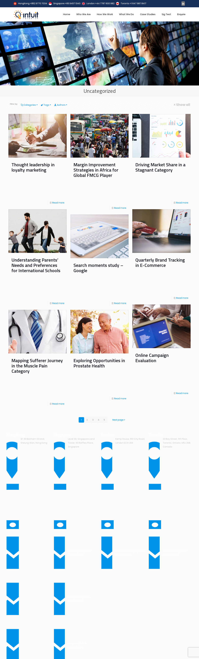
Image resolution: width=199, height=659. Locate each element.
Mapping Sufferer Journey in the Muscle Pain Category (37, 366)
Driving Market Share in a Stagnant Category (160, 167)
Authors (61, 104)
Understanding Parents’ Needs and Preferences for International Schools (36, 265)
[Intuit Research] (26, 14)
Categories (29, 104)
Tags (46, 104)
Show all (183, 104)
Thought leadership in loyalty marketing (33, 167)
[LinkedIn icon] (183, 3)
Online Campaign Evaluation (152, 358)
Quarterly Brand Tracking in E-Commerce (160, 262)
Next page (118, 419)
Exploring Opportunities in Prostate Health (99, 363)
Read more (58, 202)
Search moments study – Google (98, 268)
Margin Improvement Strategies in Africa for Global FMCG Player (96, 170)
